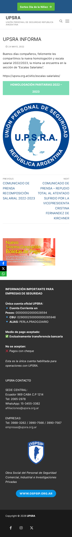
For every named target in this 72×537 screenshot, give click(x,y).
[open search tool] (61, 21)
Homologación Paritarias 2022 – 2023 (36, 88)
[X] (3, 268)
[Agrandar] (39, 446)
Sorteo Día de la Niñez (34, 7)
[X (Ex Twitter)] (32, 528)
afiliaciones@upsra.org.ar (22, 408)
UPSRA (13, 17)
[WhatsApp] (3, 273)
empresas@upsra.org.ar (21, 427)
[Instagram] (21, 528)
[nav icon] (67, 21)
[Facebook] (11, 528)
